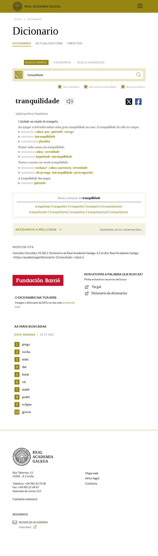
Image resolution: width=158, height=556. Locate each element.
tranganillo (77, 206)
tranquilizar (78, 212)
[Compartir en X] (129, 101)
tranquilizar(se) (98, 212)
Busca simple (36, 62)
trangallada (42, 206)
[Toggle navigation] (139, 6)
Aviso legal (92, 478)
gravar (26, 412)
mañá (25, 389)
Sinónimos (62, 62)
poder (26, 397)
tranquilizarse (119, 212)
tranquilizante (59, 212)
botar (25, 374)
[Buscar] (138, 75)
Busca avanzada (91, 62)
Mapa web (91, 473)
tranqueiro (93, 206)
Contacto (91, 483)
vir (24, 382)
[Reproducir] (69, 101)
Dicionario (22, 43)
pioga (26, 344)
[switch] (60, 229)
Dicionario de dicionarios (109, 293)
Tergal (96, 287)
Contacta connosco (25, 499)
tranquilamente (112, 206)
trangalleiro (60, 206)
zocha (26, 352)
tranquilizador (38, 212)
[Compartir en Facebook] (138, 101)
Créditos (74, 43)
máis (25, 359)
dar (24, 367)
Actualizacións (49, 43)
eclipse (27, 404)
